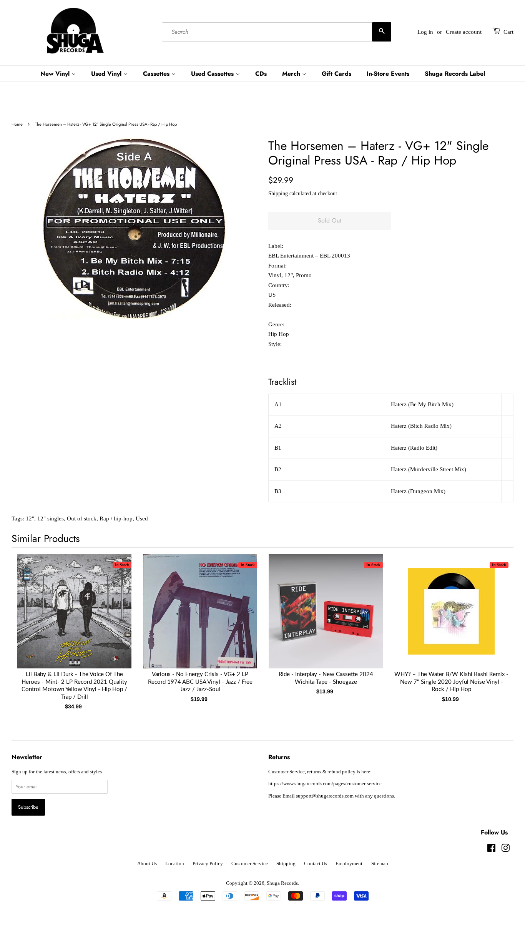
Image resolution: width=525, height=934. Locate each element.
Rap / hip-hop (116, 518)
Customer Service (249, 863)
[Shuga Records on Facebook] (491, 850)
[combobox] (276, 32)
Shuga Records (282, 883)
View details (75, 619)
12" (30, 518)
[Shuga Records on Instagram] (505, 850)
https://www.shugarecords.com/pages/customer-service (325, 783)
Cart (508, 32)
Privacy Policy (208, 863)
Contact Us (315, 863)
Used (142, 518)
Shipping (278, 193)
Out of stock (81, 518)
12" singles (50, 518)
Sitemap (379, 863)
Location (174, 863)
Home (17, 124)
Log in (425, 32)
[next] (495, 619)
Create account (464, 32)
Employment (349, 863)
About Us (147, 863)
